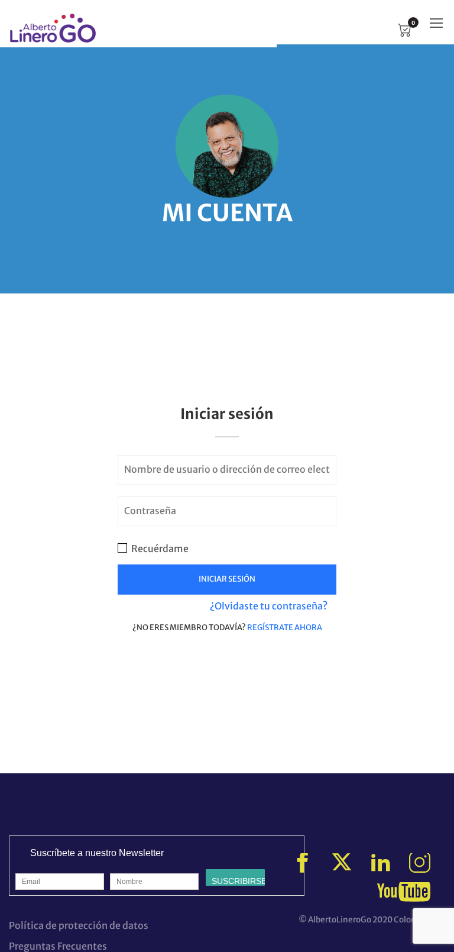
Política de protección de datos (78, 925)
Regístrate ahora (284, 627)
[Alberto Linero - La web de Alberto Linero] (53, 28)
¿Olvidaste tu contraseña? (268, 606)
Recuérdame (159, 548)
